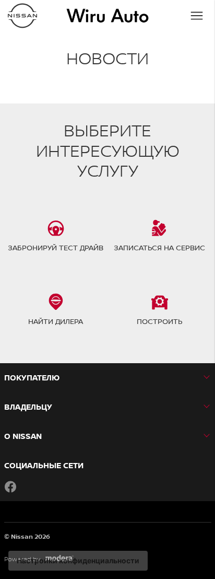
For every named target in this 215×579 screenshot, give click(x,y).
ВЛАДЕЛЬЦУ (28, 406)
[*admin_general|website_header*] (22, 15)
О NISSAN (23, 436)
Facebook (10, 486)
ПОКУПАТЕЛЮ (31, 377)
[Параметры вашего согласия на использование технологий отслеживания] (78, 561)
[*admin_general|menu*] (196, 15)
